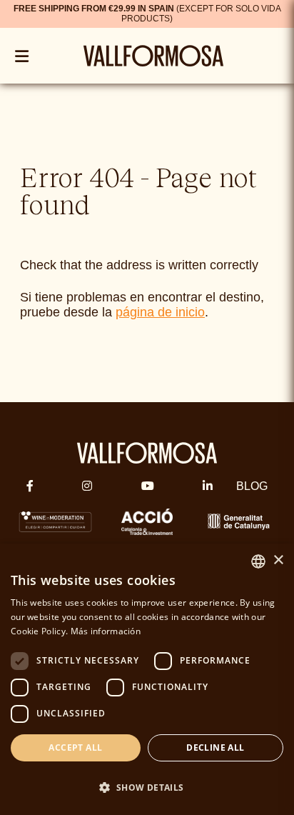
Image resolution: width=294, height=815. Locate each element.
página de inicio (160, 312)
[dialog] (147, 679)
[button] (147, 787)
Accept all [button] (75, 747)
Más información (106, 631)
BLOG (252, 486)
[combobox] (258, 561)
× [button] (278, 560)
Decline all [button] (215, 747)
